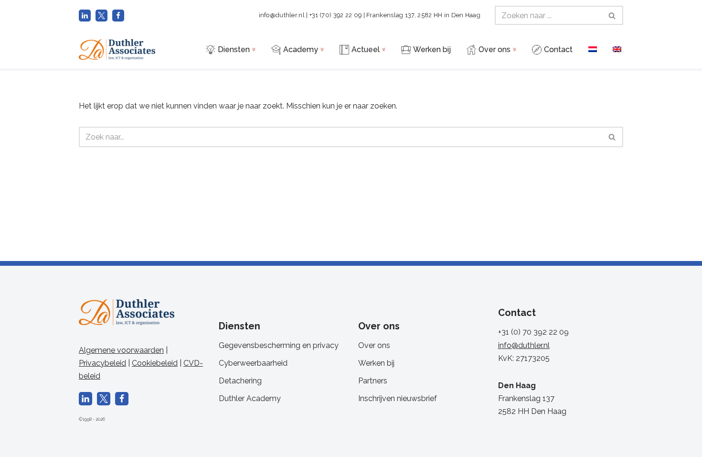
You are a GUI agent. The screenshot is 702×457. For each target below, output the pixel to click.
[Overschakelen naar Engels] (617, 49)
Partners (372, 380)
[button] (253, 49)
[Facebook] (118, 16)
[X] (101, 16)
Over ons (374, 345)
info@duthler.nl (282, 15)
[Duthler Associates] (117, 49)
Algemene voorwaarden (121, 350)
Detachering (240, 380)
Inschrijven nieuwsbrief (397, 398)
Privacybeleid (102, 363)
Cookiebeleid (155, 363)
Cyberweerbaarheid (253, 363)
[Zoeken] (612, 15)
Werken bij (376, 363)
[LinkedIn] (85, 16)
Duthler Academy (250, 398)
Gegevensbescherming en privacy (279, 345)
